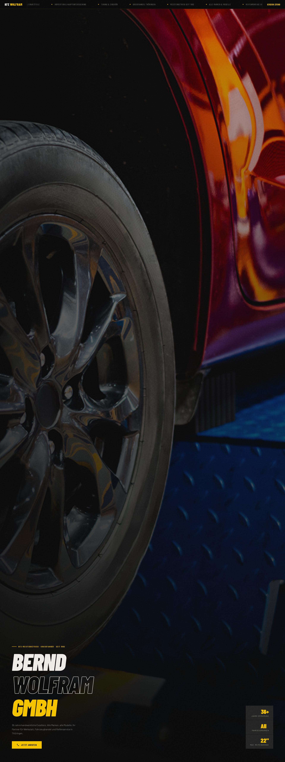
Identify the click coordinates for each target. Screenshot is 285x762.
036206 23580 (273, 4)
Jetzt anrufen (29, 745)
